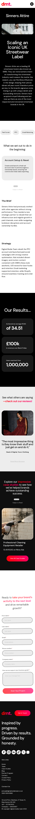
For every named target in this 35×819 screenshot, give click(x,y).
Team (3, 766)
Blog (3, 771)
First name (5, 615)
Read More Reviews (17, 461)
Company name (7, 659)
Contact (4, 775)
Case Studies (6, 769)
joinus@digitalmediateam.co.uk (12, 791)
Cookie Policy (6, 778)
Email (4, 637)
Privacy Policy (6, 780)
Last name (5, 626)
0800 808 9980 (7, 793)
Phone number (7, 648)
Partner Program (7, 773)
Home (4, 764)
